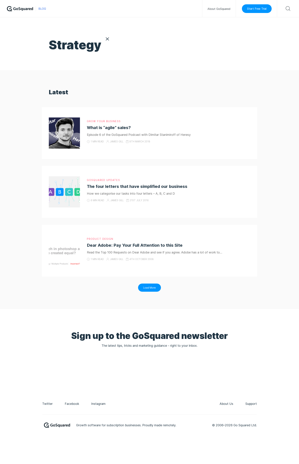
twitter (47, 404)
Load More (149, 287)
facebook (72, 404)
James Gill (116, 141)
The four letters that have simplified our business (137, 186)
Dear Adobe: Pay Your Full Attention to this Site (135, 245)
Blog (42, 8)
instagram (98, 404)
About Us (226, 404)
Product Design (100, 238)
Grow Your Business (104, 121)
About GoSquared (218, 9)
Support (251, 404)
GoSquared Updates (103, 180)
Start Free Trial (256, 8)
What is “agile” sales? (109, 127)
